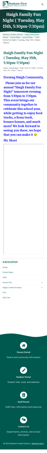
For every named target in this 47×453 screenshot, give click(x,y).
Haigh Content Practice (12, 287)
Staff (4, 277)
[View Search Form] (42, 4)
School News (8, 272)
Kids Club (6, 297)
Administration (38, 443)
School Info (7, 282)
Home (5, 267)
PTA (4, 292)
